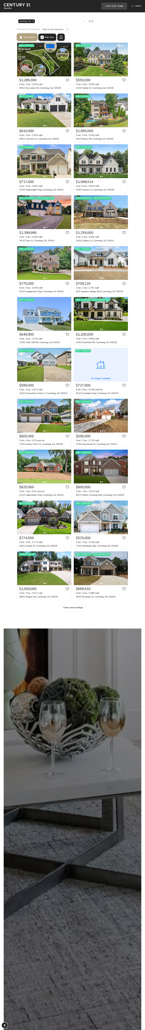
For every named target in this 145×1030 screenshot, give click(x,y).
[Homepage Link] (17, 6)
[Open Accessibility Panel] (4, 1025)
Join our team (114, 6)
